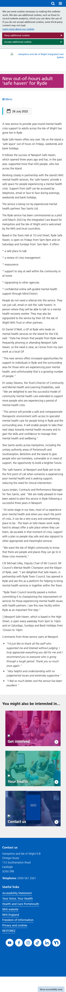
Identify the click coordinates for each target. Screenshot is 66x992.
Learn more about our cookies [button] (18, 29)
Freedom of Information (17, 920)
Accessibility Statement (17, 893)
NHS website (10, 909)
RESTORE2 (8, 930)
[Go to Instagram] (28, 943)
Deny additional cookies (16, 36)
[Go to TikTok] (37, 943)
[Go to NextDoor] (56, 943)
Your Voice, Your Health (17, 898)
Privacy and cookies (14, 925)
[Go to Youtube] (10, 943)
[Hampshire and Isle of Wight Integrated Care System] (37, 60)
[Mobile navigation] (60, 3)
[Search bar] (53, 3)
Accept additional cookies (16, 42)
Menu (8, 99)
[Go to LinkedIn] (47, 943)
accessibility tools (51, 989)
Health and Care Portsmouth (20, 904)
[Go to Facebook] (19, 943)
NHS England (10, 914)
